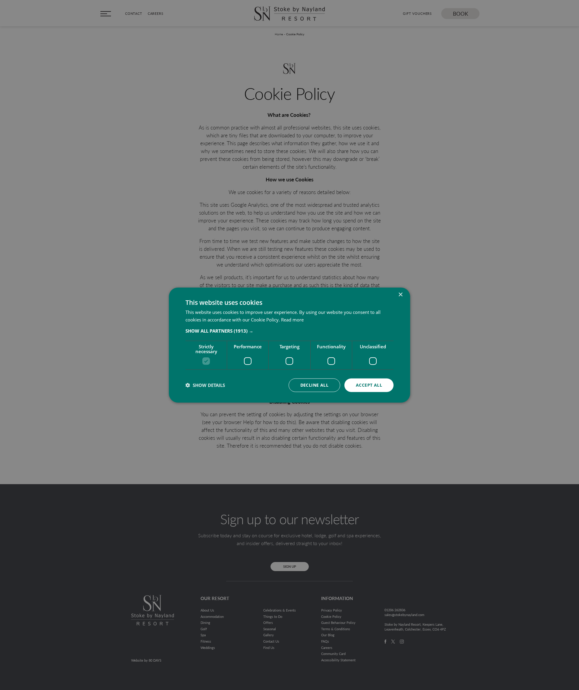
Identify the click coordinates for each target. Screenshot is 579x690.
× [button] (400, 294)
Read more (292, 320)
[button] (289, 331)
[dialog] (289, 345)
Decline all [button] (314, 385)
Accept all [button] (369, 385)
